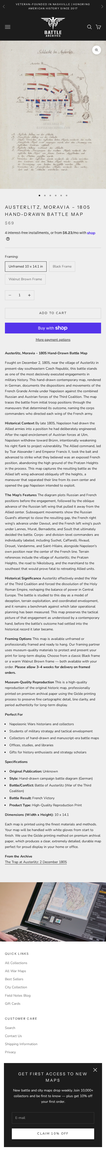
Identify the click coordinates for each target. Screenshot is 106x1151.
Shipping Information (21, 1044)
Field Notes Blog (18, 995)
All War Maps (15, 971)
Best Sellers (14, 979)
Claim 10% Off (53, 1133)
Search (10, 1028)
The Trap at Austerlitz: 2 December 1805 (36, 862)
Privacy (10, 1052)
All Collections (16, 963)
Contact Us (13, 1036)
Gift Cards (12, 1003)
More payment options (53, 339)
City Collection (16, 987)
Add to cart (53, 313)
